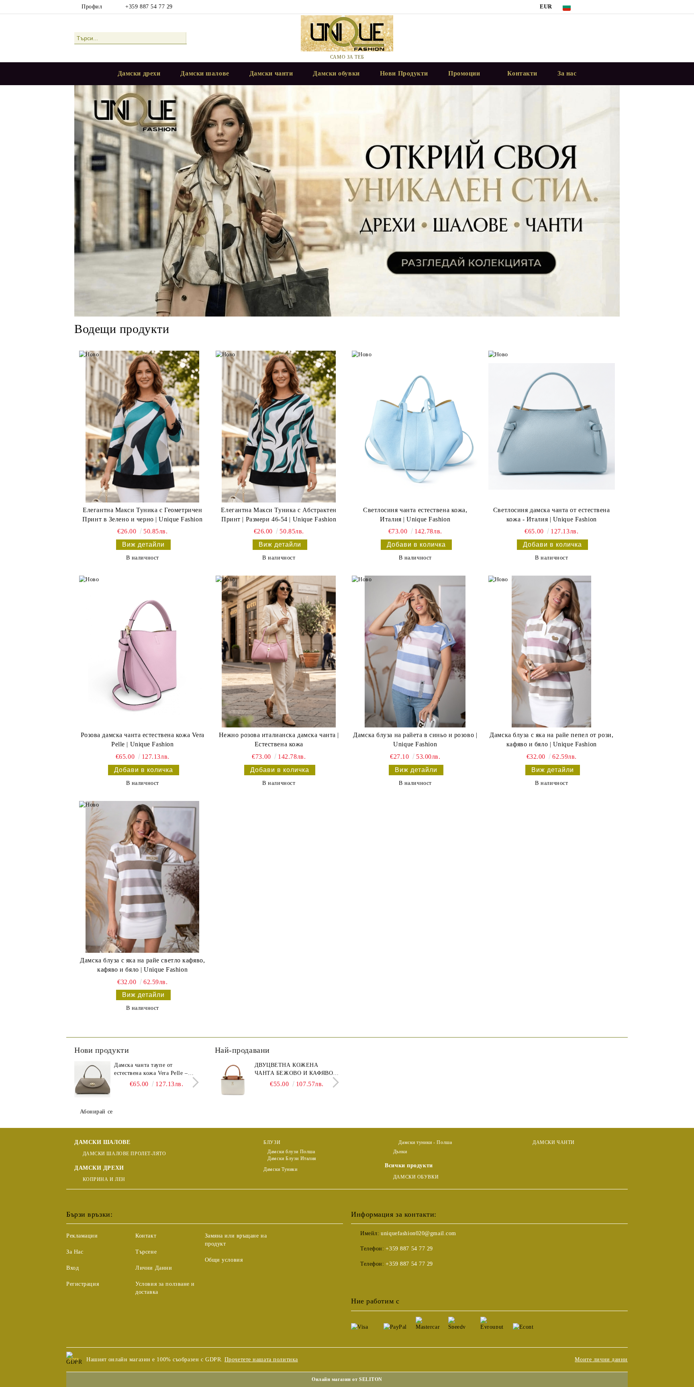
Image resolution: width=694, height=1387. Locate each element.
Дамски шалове (204, 73)
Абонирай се (96, 1112)
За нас (566, 73)
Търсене (146, 1252)
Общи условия (224, 1260)
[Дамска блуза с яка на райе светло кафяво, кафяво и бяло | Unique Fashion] (142, 877)
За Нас (74, 1252)
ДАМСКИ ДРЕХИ (99, 1168)
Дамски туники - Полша (424, 1142)
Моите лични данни (601, 1359)
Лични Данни (153, 1268)
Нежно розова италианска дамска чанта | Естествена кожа (279, 739)
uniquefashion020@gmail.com (418, 1233)
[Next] (193, 1082)
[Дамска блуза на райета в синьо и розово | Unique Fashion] (415, 651)
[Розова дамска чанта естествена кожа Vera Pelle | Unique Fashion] (142, 651)
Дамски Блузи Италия (291, 1158)
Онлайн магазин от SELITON (347, 1379)
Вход (72, 1268)
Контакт (145, 1236)
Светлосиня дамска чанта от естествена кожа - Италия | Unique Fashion (551, 515)
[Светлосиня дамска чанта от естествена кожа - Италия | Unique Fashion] (551, 427)
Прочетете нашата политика (261, 1359)
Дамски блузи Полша (291, 1151)
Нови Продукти (404, 73)
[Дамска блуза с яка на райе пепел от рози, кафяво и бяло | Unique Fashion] (551, 651)
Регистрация (82, 1284)
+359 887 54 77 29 (149, 7)
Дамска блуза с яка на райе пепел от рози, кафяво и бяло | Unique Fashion (551, 739)
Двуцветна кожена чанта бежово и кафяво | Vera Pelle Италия (296, 1069)
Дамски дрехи (139, 73)
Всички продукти (409, 1165)
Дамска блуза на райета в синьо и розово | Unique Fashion (415, 739)
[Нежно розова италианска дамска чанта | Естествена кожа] (279, 651)
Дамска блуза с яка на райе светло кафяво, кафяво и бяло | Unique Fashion (142, 965)
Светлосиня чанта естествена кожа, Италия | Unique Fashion (415, 515)
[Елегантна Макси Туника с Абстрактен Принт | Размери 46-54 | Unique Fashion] (279, 427)
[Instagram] (615, 6)
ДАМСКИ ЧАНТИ (554, 1142)
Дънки (400, 1151)
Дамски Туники (280, 1169)
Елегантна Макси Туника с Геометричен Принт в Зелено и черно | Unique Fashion (142, 515)
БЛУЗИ (271, 1142)
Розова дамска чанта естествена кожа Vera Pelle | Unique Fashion (142, 739)
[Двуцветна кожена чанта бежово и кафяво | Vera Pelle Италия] (233, 1079)
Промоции (464, 73)
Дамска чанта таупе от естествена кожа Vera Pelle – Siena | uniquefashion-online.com (155, 1069)
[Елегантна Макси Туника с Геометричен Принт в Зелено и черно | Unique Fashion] (142, 427)
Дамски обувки (336, 73)
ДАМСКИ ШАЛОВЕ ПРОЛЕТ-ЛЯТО (124, 1153)
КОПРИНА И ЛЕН (104, 1179)
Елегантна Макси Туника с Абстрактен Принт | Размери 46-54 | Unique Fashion (279, 515)
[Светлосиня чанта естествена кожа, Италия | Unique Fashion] (415, 427)
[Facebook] (591, 6)
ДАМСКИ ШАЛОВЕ (102, 1142)
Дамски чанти (271, 73)
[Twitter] (603, 6)
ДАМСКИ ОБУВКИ (416, 1177)
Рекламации (82, 1236)
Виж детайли (143, 544)
